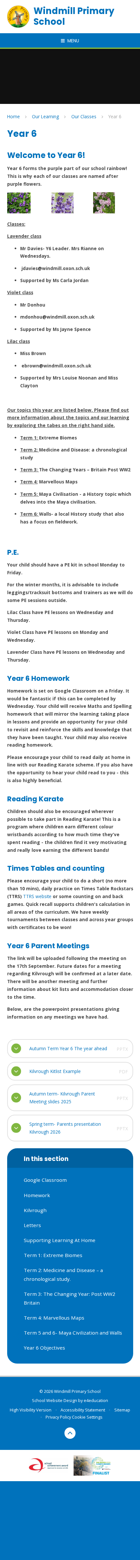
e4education (96, 1400)
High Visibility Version (30, 1410)
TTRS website (37, 896)
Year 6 (114, 116)
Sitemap (122, 1410)
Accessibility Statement (83, 1410)
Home (13, 116)
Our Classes (83, 116)
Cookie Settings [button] (87, 1417)
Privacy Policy (58, 1417)
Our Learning (45, 116)
